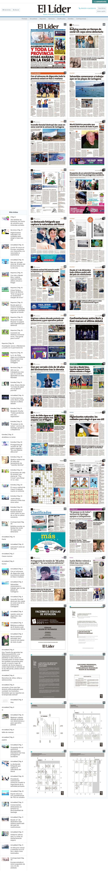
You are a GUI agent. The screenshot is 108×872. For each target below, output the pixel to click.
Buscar (16, 10)
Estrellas (71, 19)
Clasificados (61, 19)
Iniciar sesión (101, 11)
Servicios (51, 19)
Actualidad (33, 19)
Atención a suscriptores (88, 8)
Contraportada (81, 19)
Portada (24, 19)
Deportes (43, 19)
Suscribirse (101, 8)
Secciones (7, 10)
